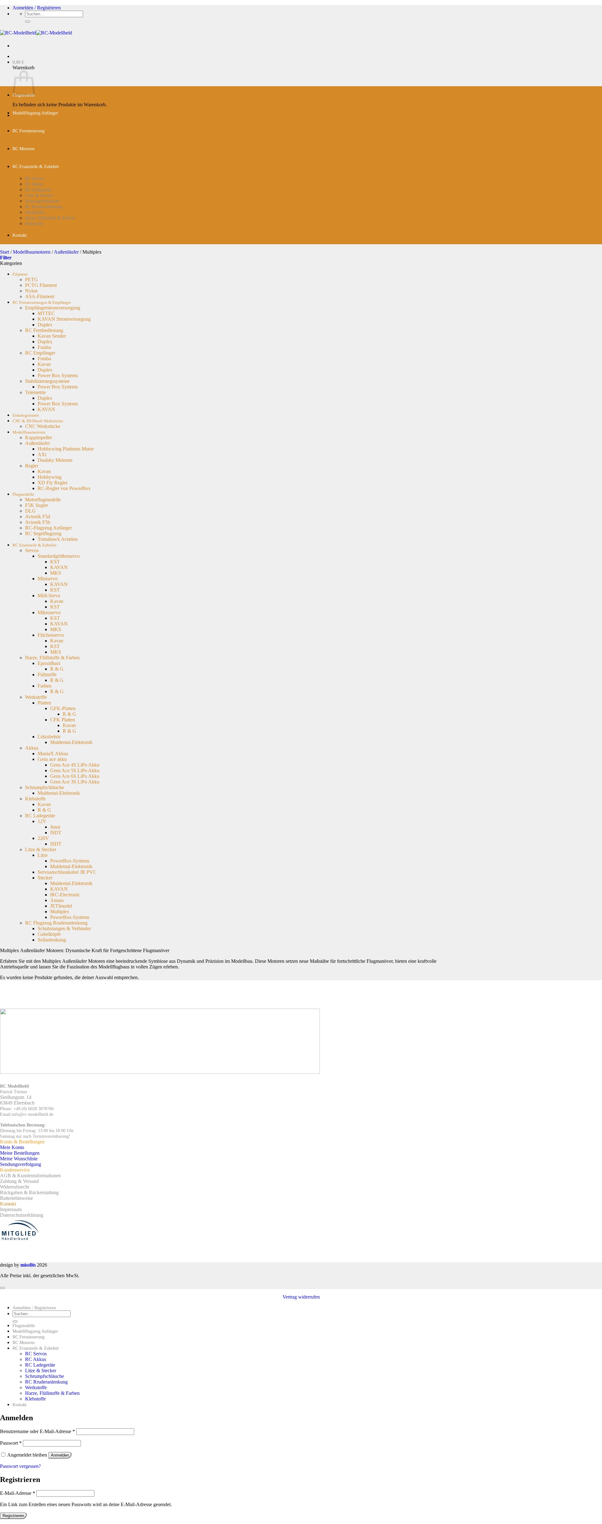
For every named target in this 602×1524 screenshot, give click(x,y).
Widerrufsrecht (14, 1186)
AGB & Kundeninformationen (30, 1175)
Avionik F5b (37, 522)
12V (42, 821)
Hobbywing (49, 477)
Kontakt (20, 235)
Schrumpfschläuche (42, 201)
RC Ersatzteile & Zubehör (36, 166)
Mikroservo (49, 612)
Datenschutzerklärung (21, 1215)
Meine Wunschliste (19, 1158)
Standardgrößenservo (59, 556)
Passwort (11, 1443)
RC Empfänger (40, 353)
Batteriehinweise (16, 1198)
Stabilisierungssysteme (47, 381)
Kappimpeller (38, 437)
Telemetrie (35, 392)
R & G (57, 669)
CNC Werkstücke (42, 426)
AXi (42, 454)
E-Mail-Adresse (17, 1493)
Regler (31, 465)
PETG (31, 279)
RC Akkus (34, 184)
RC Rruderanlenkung (43, 206)
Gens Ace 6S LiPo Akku (74, 776)
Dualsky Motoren (55, 460)
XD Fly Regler (52, 482)
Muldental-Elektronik (71, 742)
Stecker (45, 877)
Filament (20, 274)
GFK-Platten (63, 708)
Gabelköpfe (49, 934)
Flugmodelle (23, 494)
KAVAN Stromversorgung (64, 319)
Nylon (31, 290)
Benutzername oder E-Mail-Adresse (37, 1431)
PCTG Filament (41, 285)
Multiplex (59, 911)
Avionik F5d (37, 516)
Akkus (31, 748)
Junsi (55, 827)
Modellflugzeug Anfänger (35, 113)
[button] (37, 7)
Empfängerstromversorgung (52, 307)
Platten (44, 702)
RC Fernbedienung (44, 330)
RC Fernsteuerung (29, 131)
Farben (44, 685)
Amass (57, 900)
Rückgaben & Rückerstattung (29, 1192)
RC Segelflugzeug (43, 533)
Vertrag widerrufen (301, 1297)
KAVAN (46, 409)
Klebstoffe (34, 223)
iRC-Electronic (65, 894)
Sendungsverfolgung (20, 1164)
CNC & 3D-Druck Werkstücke (38, 421)
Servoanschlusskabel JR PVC (67, 872)
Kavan (44, 364)
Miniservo (48, 578)
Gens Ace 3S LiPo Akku (74, 781)
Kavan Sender (52, 336)
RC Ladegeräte (38, 189)
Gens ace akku (52, 759)
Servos (32, 550)
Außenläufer (66, 252)
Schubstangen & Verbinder (64, 928)
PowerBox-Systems (69, 860)
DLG (30, 511)
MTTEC (46, 313)
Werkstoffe (35, 212)
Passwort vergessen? (20, 1466)
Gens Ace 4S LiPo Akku (74, 764)
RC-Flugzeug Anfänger (48, 527)
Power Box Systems (58, 375)
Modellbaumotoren (31, 252)
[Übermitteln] (27, 22)
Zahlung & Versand (19, 1181)
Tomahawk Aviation (58, 539)
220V (43, 838)
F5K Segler (36, 505)
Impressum (11, 1209)
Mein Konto (12, 1147)
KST (55, 561)
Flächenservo (51, 635)
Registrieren (13, 1515)
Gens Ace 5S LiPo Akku (74, 770)
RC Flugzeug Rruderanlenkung (56, 922)
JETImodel (61, 906)
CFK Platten (62, 719)
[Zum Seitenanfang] (2, 1288)
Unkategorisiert (26, 415)
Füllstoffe (47, 674)
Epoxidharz (49, 663)
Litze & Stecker (39, 195)
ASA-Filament (39, 296)
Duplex (45, 324)
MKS (55, 573)
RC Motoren (23, 148)
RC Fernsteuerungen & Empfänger (42, 302)
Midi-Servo (49, 595)
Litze (43, 855)
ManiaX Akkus (53, 753)
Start (4, 252)
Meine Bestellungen (20, 1153)
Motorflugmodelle (43, 499)
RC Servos (34, 178)
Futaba (44, 347)
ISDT (55, 832)
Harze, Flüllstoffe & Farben (50, 218)
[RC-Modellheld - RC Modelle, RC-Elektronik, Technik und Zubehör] (36, 32)
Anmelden (60, 1455)
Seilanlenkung (52, 939)
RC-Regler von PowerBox (64, 488)
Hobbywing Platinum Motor (66, 448)
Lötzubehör (49, 736)
